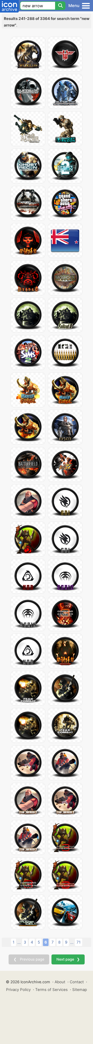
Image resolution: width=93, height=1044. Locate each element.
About (60, 982)
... (19, 942)
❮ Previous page (29, 959)
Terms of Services (51, 989)
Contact (77, 982)
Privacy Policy (18, 989)
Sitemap (79, 989)
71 (79, 942)
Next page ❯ (68, 959)
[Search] (60, 5)
